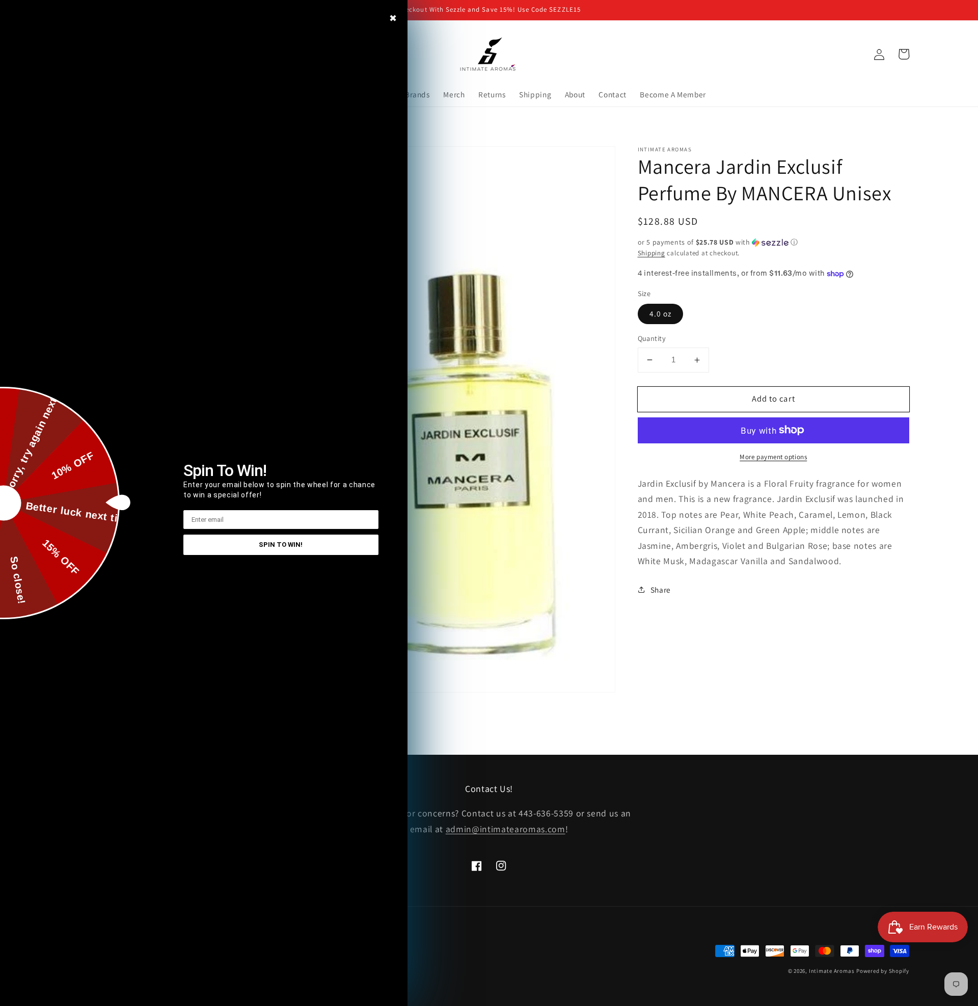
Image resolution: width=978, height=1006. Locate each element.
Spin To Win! (281, 544)
